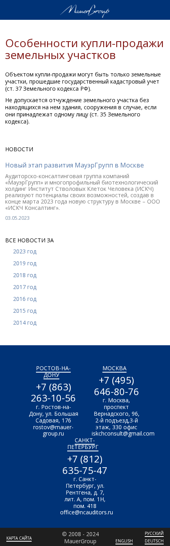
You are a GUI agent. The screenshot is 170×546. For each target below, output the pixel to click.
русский (154, 533)
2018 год (24, 275)
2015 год (24, 310)
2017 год (24, 287)
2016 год (24, 298)
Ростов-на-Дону (53, 371)
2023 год (24, 251)
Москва (114, 368)
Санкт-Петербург (82, 443)
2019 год (24, 263)
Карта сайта (19, 538)
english (124, 541)
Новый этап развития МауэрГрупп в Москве (74, 165)
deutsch (154, 541)
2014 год (24, 322)
